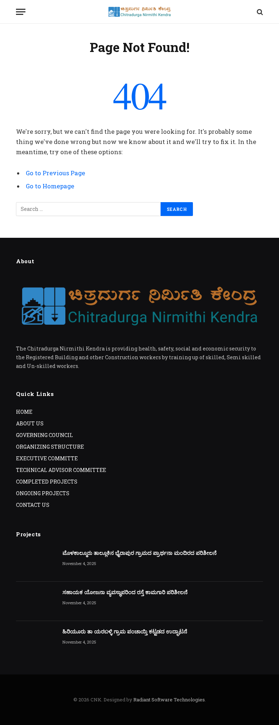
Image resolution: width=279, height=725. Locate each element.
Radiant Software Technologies (169, 699)
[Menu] (20, 12)
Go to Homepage (50, 186)
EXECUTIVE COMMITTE (47, 458)
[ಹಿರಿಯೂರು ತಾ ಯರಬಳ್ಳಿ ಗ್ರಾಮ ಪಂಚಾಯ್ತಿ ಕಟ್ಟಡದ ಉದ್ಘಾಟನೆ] (36, 640)
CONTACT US (32, 504)
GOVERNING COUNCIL (44, 435)
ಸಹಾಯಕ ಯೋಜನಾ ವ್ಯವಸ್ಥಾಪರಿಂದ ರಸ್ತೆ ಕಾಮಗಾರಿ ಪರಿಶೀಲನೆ (124, 592)
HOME (24, 411)
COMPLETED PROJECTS (46, 481)
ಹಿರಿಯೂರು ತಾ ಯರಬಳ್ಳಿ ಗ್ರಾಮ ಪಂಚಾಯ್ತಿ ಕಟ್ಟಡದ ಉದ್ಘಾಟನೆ (124, 631)
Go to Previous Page (55, 173)
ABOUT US (30, 423)
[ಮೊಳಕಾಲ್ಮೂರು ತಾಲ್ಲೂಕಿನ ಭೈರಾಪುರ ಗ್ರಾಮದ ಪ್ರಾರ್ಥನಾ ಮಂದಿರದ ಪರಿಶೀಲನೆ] (36, 562)
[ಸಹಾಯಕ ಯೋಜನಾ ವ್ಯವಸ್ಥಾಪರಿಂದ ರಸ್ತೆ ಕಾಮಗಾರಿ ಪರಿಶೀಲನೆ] (36, 601)
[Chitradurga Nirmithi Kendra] (139, 12)
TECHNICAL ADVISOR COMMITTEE (61, 469)
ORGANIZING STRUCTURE (50, 446)
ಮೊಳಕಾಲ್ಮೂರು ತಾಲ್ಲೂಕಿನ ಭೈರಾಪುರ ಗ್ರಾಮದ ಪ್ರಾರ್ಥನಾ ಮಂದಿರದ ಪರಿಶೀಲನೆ (139, 552)
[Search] (259, 12)
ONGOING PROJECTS (42, 493)
